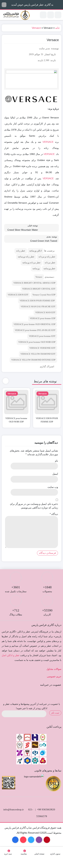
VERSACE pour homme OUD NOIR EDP (36, 342)
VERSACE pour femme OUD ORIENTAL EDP (34, 324)
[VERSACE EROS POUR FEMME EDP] (47, 402)
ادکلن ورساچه (35, 250)
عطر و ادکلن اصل (10, 655)
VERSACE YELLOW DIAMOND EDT (37, 354)
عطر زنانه (20, 250)
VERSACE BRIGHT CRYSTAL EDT (38, 288)
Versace (36, 27)
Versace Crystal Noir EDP (43, 294)
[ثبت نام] (43, 14)
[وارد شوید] (50, 14)
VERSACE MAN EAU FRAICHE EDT (38, 306)
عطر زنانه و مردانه (46, 256)
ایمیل (55, 473)
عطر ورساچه (49, 268)
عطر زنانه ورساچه (26, 256)
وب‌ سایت (53, 486)
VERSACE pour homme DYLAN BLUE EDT (35, 330)
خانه (57, 27)
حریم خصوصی (54, 676)
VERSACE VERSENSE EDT (42, 348)
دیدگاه (54, 514)
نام (56, 460)
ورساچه (35, 268)
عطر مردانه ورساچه (31, 262)
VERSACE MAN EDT (45, 312)
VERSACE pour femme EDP (42, 318)
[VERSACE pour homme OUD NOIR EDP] (16, 402)
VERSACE (48, 142)
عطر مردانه (50, 262)
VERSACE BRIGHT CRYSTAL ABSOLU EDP (34, 283)
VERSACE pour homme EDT (42, 336)
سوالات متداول (54, 669)
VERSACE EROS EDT (18, 294)
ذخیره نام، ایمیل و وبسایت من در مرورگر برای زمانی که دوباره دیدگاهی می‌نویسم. (34, 505)
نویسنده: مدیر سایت (49, 48)
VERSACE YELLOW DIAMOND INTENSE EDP (33, 359)
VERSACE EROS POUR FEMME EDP (37, 300)
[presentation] (6, 381)
